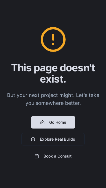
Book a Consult (58, 156)
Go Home (57, 122)
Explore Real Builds (57, 139)
